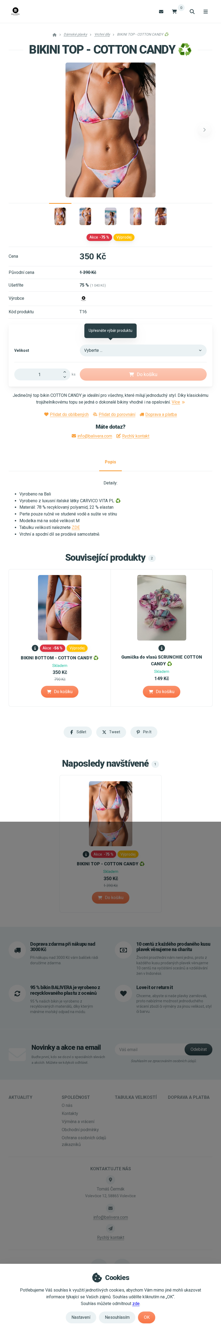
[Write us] (110, 1228)
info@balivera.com (94, 436)
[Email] (161, 11)
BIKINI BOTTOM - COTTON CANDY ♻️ (60, 657)
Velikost (21, 350)
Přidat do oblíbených (69, 414)
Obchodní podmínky (80, 1129)
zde (136, 1303)
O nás (67, 1105)
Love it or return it (154, 987)
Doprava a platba (161, 414)
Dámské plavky (75, 34)
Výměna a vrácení (78, 1121)
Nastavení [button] (80, 1317)
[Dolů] (66, 377)
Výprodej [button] (124, 237)
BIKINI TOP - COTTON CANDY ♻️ (111, 863)
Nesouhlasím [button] (117, 1317)
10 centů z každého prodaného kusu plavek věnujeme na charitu (173, 946)
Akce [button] (99, 237)
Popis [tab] (110, 461)
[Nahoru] (66, 371)
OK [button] (147, 1317)
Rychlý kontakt (135, 436)
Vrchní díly (102, 34)
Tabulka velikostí (136, 1097)
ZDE (76, 527)
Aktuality (20, 1097)
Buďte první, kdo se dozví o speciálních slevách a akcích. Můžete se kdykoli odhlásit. (68, 1059)
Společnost (76, 1097)
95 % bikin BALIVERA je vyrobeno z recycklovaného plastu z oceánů (65, 990)
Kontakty (70, 1113)
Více (176, 402)
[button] (204, 129)
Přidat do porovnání (117, 414)
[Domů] (15, 11)
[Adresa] (110, 1179)
